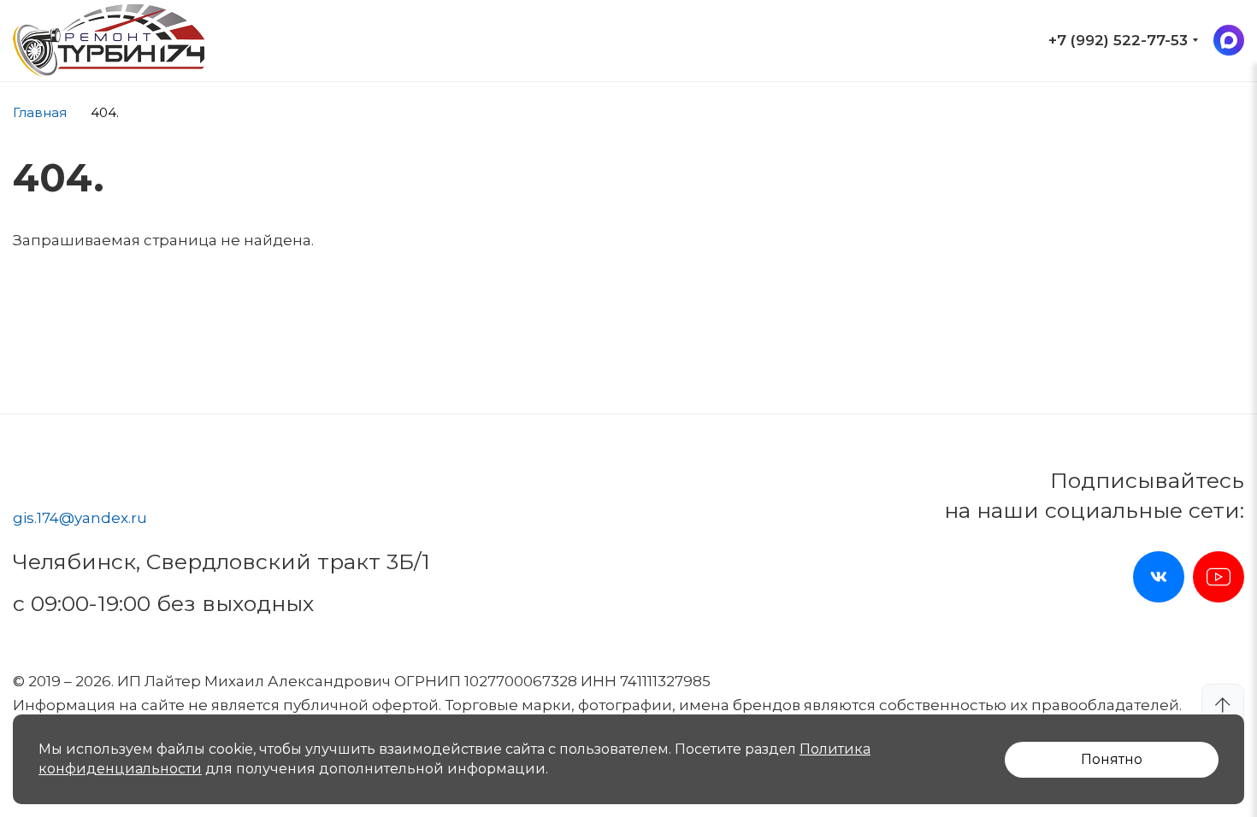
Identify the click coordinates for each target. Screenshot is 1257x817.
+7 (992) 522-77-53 (1118, 40)
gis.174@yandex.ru (80, 517)
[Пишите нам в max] (1228, 40)
